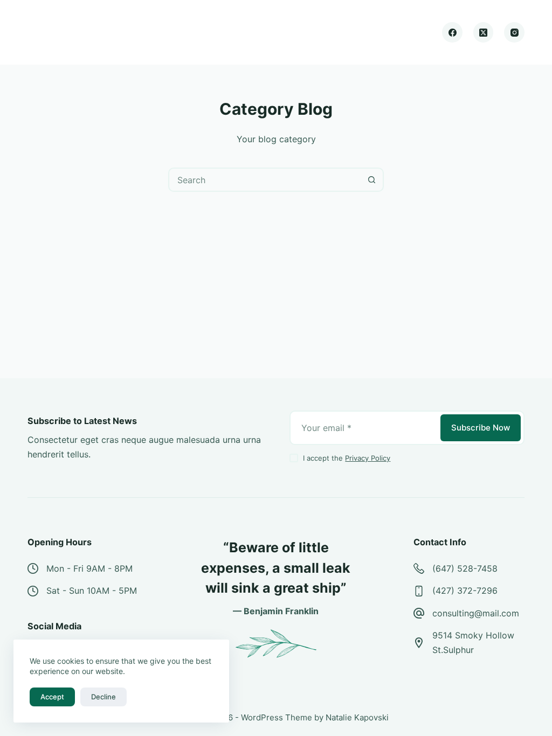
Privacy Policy (367, 458)
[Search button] (372, 180)
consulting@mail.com (475, 613)
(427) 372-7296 (465, 590)
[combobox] (265, 180)
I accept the (346, 458)
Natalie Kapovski (357, 717)
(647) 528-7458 (465, 568)
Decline (103, 696)
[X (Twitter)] (483, 32)
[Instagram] (514, 32)
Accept (52, 696)
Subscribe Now (480, 427)
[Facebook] (452, 32)
